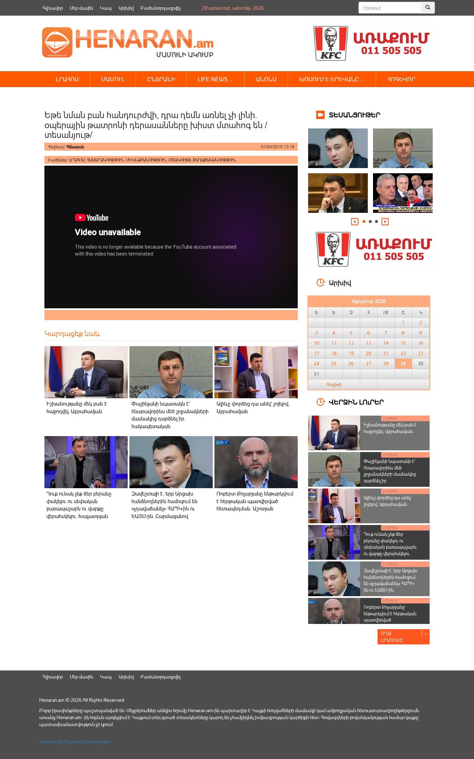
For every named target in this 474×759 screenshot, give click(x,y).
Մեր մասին (81, 8)
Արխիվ (126, 8)
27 (368, 363)
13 (368, 343)
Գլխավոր (53, 8)
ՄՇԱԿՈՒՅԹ (180, 159)
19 (351, 353)
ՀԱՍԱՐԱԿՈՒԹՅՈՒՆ (105, 159)
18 (334, 353)
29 (403, 363)
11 (334, 343)
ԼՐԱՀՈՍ (67, 79)
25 (334, 363)
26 (351, 363)
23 (420, 353)
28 (386, 363)
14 (386, 343)
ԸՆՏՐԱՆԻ (161, 79)
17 (316, 353)
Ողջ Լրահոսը (392, 636)
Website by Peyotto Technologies (74, 741)
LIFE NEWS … (215, 79)
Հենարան (75, 146)
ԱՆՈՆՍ (266, 79)
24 (316, 363)
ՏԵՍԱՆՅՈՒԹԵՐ (354, 114)
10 (316, 343)
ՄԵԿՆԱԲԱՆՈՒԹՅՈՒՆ (146, 159)
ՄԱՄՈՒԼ (113, 79)
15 (403, 343)
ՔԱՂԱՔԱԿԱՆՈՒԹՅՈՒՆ (214, 159)
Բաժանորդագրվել (160, 8)
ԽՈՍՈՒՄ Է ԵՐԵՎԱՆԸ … (332, 79)
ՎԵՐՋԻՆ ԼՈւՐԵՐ (356, 401)
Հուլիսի (333, 384)
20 (368, 353)
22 (403, 353)
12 (351, 343)
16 (420, 343)
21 (386, 353)
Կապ (106, 8)
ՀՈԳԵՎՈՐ (401, 79)
